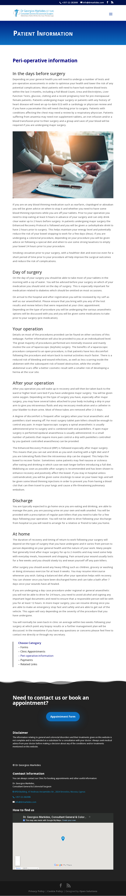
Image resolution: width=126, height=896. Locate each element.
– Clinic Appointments (31, 651)
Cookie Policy (55, 891)
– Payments (25, 660)
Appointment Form (62, 716)
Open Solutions (88, 891)
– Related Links (27, 664)
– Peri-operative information (35, 656)
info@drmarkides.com (25, 802)
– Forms (23, 647)
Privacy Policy (37, 891)
